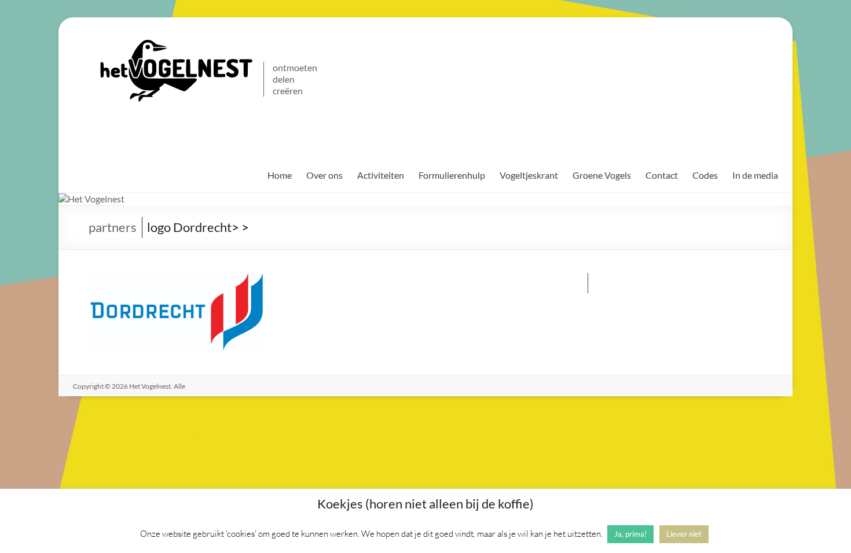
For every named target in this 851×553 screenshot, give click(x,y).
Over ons (324, 174)
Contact (661, 174)
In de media (755, 174)
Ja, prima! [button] (630, 534)
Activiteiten (380, 174)
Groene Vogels (602, 174)
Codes (705, 174)
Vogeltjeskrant (529, 174)
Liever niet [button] (684, 534)
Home (279, 174)
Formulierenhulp (452, 174)
